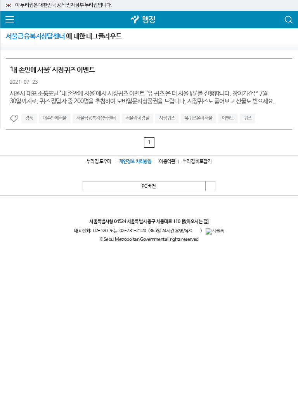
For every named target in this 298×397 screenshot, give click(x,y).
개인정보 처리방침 (135, 161)
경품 (29, 118)
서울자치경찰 (137, 118)
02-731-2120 (133, 231)
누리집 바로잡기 (197, 161)
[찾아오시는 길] (195, 221)
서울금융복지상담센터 (96, 118)
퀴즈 (247, 118)
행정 (148, 20)
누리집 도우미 (99, 161)
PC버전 (149, 186)
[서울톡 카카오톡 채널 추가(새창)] (215, 231)
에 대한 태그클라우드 (63, 36)
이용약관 (167, 161)
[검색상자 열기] (288, 20)
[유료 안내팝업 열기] (196, 231)
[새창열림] (135, 20)
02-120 (100, 231)
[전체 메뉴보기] (10, 20)
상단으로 (210, 186)
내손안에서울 (54, 118)
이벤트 (228, 118)
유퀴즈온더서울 (198, 118)
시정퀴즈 (167, 118)
